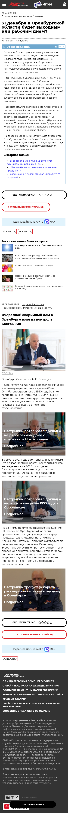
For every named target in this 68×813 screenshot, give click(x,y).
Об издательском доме (19, 681)
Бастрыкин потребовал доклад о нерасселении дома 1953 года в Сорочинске (32, 503)
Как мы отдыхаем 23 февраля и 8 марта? (34, 265)
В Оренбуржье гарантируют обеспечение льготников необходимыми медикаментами (37, 256)
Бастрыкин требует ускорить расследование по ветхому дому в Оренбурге (32, 591)
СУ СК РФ (7, 373)
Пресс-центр (45, 681)
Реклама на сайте (50, 694)
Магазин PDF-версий (44, 690)
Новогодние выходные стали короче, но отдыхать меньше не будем (35, 277)
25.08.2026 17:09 (10, 304)
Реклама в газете (14, 699)
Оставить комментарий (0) (26, 207)
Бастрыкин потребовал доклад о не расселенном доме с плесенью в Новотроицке (32, 435)
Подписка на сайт (15, 690)
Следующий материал (33, 804)
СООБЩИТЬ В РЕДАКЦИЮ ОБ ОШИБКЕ (26, 710)
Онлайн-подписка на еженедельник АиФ (31, 685)
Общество (22, 40)
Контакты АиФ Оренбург (19, 694)
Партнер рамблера (29, 797)
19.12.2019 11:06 (9, 13)
